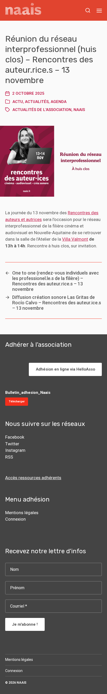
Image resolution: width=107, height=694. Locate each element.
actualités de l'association (41, 109)
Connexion (15, 519)
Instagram (15, 450)
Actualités (37, 101)
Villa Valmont (75, 239)
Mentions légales (21, 512)
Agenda (58, 101)
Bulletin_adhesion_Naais (27, 392)
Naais (79, 109)
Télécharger (17, 401)
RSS (9, 457)
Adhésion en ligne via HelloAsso (65, 369)
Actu (17, 101)
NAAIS (21, 682)
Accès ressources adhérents (33, 477)
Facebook (14, 437)
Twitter (12, 443)
